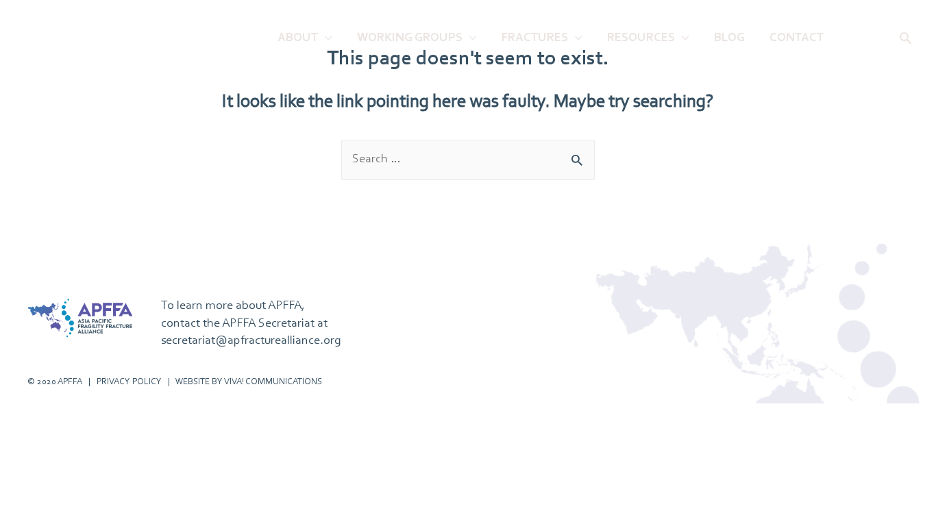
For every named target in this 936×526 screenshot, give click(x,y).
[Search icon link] (905, 38)
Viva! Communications (273, 381)
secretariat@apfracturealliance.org (251, 341)
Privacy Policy (129, 381)
